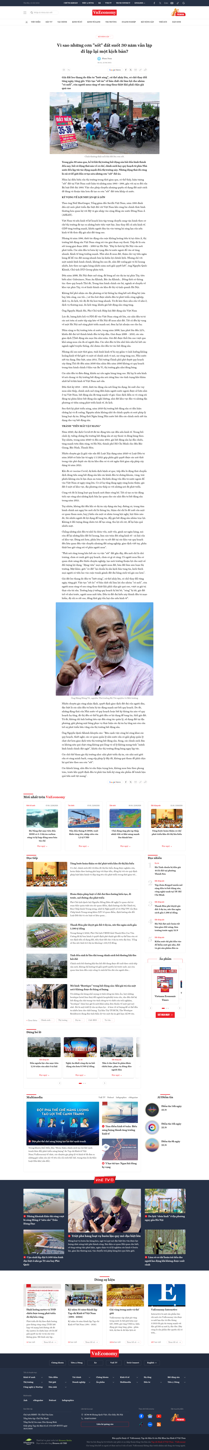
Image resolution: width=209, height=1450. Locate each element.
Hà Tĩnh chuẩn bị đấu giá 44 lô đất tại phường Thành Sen (168, 870)
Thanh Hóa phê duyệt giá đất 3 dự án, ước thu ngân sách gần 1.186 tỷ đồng (103, 927)
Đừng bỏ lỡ (33, 1032)
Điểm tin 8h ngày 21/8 (170, 1143)
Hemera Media (65, 1441)
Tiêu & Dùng (88, 3)
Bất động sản (147, 22)
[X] (160, 3)
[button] (80, 1083)
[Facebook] (154, 3)
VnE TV (108, 3)
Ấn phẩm (165, 959)
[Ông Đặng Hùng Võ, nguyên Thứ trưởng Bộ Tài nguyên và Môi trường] (104, 604)
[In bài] (64, 70)
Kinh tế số (77, 22)
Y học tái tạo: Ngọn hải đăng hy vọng (119, 1165)
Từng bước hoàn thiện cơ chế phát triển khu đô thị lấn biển (102, 863)
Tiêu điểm (36, 22)
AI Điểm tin (165, 1097)
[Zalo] (166, 3)
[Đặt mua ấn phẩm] (178, 12)
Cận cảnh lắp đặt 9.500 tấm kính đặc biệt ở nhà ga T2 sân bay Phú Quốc (43, 1261)
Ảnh (25, 1400)
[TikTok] (178, 3)
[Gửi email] (136, 70)
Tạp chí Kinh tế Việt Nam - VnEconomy (168, 1442)
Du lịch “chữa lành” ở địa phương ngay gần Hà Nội (165, 1218)
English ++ (140, 3)
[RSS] (159, 1424)
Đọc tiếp (32, 858)
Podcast (110, 1098)
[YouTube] (172, 3)
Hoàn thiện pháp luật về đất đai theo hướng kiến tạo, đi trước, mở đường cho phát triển (100, 896)
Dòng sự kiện (104, 1280)
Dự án (80, 1060)
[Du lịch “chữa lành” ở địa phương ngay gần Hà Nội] (165, 1201)
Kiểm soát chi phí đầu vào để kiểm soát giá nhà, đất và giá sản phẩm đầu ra (168, 944)
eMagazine (133, 1098)
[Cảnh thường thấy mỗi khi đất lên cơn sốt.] (104, 94)
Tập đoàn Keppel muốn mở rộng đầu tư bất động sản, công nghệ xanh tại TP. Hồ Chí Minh (168, 890)
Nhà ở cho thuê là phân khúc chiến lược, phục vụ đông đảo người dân (117, 1066)
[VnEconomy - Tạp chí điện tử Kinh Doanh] (104, 1353)
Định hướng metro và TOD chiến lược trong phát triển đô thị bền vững (41, 1313)
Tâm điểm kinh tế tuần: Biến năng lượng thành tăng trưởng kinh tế (119, 1130)
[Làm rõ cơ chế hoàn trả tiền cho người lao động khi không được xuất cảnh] (165, 1242)
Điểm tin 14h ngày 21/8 (171, 1108)
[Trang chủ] (26, 22)
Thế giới (163, 22)
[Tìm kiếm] (31, 13)
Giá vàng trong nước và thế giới (124, 1312)
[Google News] (184, 3)
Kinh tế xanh (93, 22)
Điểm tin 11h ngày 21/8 (171, 1126)
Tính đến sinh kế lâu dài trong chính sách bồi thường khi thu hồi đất (103, 957)
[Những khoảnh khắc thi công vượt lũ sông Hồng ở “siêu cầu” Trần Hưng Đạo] (43, 1201)
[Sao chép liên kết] (140, 70)
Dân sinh (176, 22)
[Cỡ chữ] (69, 70)
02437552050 (90, 1419)
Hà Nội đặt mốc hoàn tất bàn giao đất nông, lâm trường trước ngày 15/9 (167, 927)
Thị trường (111, 22)
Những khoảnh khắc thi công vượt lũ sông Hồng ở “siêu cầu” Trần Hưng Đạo (43, 1220)
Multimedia (34, 1097)
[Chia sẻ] (145, 70)
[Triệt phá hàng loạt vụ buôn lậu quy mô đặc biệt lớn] (104, 1211)
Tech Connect (123, 3)
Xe (99, 3)
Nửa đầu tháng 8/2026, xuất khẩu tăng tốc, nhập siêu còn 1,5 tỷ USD (83, 834)
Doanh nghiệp (129, 22)
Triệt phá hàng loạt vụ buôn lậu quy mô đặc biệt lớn (106, 1236)
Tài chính (62, 22)
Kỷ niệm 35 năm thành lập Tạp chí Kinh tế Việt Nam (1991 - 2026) (82, 1313)
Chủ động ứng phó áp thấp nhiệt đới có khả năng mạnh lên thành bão (125, 834)
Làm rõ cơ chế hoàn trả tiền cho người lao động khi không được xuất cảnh (164, 1261)
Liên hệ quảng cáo (105, 1424)
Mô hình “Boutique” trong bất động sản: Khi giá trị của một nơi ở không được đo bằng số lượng (103, 988)
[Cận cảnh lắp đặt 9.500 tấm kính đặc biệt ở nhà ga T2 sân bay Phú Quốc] (43, 1242)
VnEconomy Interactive (164, 1310)
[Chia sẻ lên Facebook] (126, 70)
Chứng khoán (71, 3)
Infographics (121, 1098)
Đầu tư (49, 22)
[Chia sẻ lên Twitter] (131, 70)
